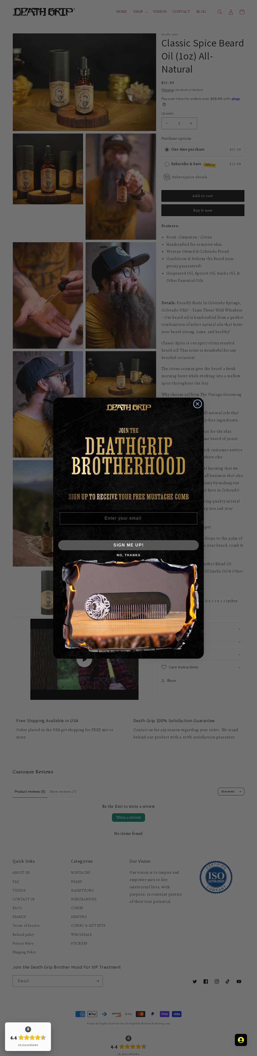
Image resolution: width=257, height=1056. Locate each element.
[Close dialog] (197, 404)
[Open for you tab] (241, 1040)
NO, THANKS (129, 555)
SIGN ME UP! (128, 545)
